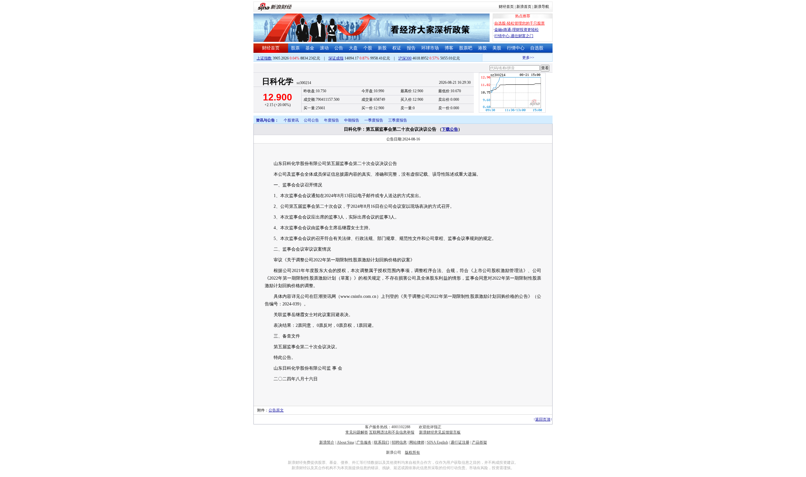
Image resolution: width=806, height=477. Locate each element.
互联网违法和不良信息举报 (391, 432)
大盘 (353, 48)
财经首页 (506, 6)
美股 (496, 48)
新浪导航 (541, 6)
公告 (338, 48)
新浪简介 (326, 442)
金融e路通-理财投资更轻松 (516, 29)
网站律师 (416, 442)
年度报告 (331, 120)
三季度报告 (397, 120)
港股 (482, 48)
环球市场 (430, 48)
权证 (396, 48)
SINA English (437, 442)
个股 (367, 48)
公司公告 (311, 120)
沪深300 (405, 58)
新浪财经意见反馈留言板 (440, 432)
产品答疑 (479, 442)
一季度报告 (373, 120)
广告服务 (364, 442)
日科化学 (277, 81)
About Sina (345, 442)
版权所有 (412, 452)
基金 (309, 48)
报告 (411, 48)
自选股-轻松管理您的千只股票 (519, 23)
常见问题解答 (356, 432)
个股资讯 (291, 120)
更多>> (525, 57)
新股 (382, 48)
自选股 (536, 48)
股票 (295, 48)
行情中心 (516, 48)
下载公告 (450, 129)
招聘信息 (399, 442)
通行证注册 (460, 442)
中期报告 (351, 120)
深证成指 (335, 58)
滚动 (324, 48)
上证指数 (264, 58)
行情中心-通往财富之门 (513, 36)
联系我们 (381, 442)
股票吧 (465, 48)
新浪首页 (523, 6)
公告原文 (276, 410)
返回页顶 (542, 419)
